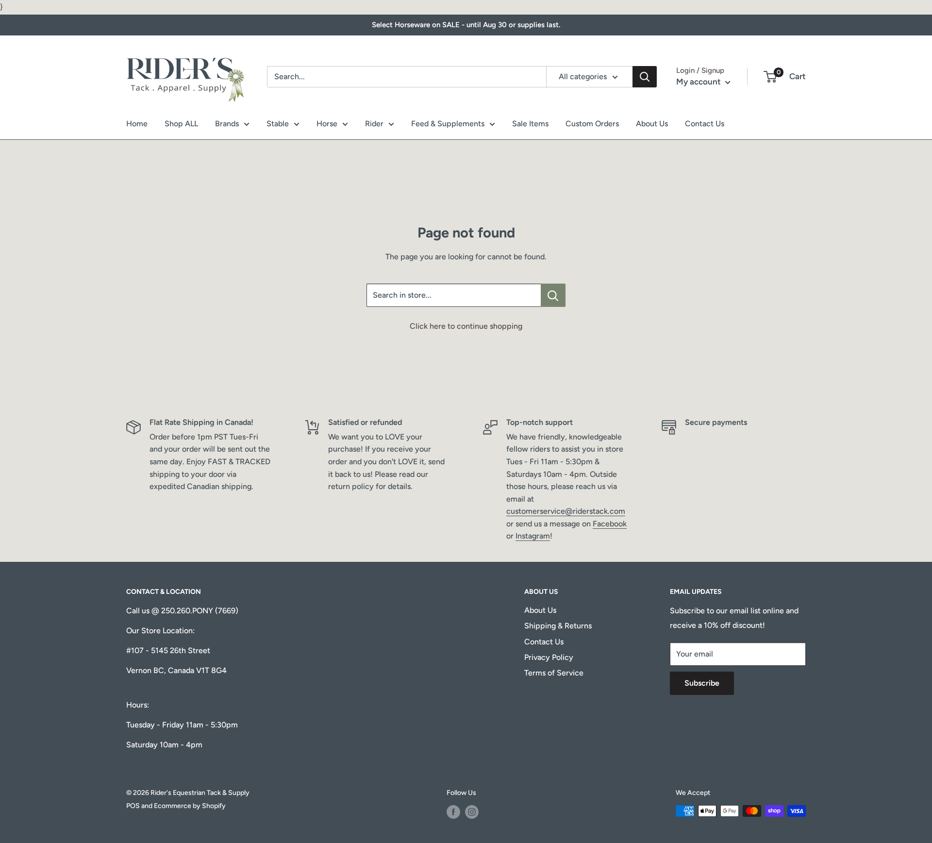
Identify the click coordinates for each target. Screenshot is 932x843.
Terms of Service (553, 672)
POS (133, 806)
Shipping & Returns (558, 625)
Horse (326, 123)
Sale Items (530, 123)
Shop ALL (181, 123)
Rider (374, 123)
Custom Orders (592, 123)
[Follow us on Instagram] (472, 812)
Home (137, 123)
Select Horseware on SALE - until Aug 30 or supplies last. (466, 24)
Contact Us (704, 123)
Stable (277, 123)
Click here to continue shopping (466, 326)
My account (699, 81)
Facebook (610, 523)
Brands (227, 123)
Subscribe (701, 683)
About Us (652, 123)
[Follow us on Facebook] (453, 812)
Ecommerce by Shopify (190, 806)
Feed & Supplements (447, 123)
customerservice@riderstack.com (565, 511)
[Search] (644, 76)
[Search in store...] (553, 295)
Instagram (533, 535)
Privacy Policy (548, 657)
